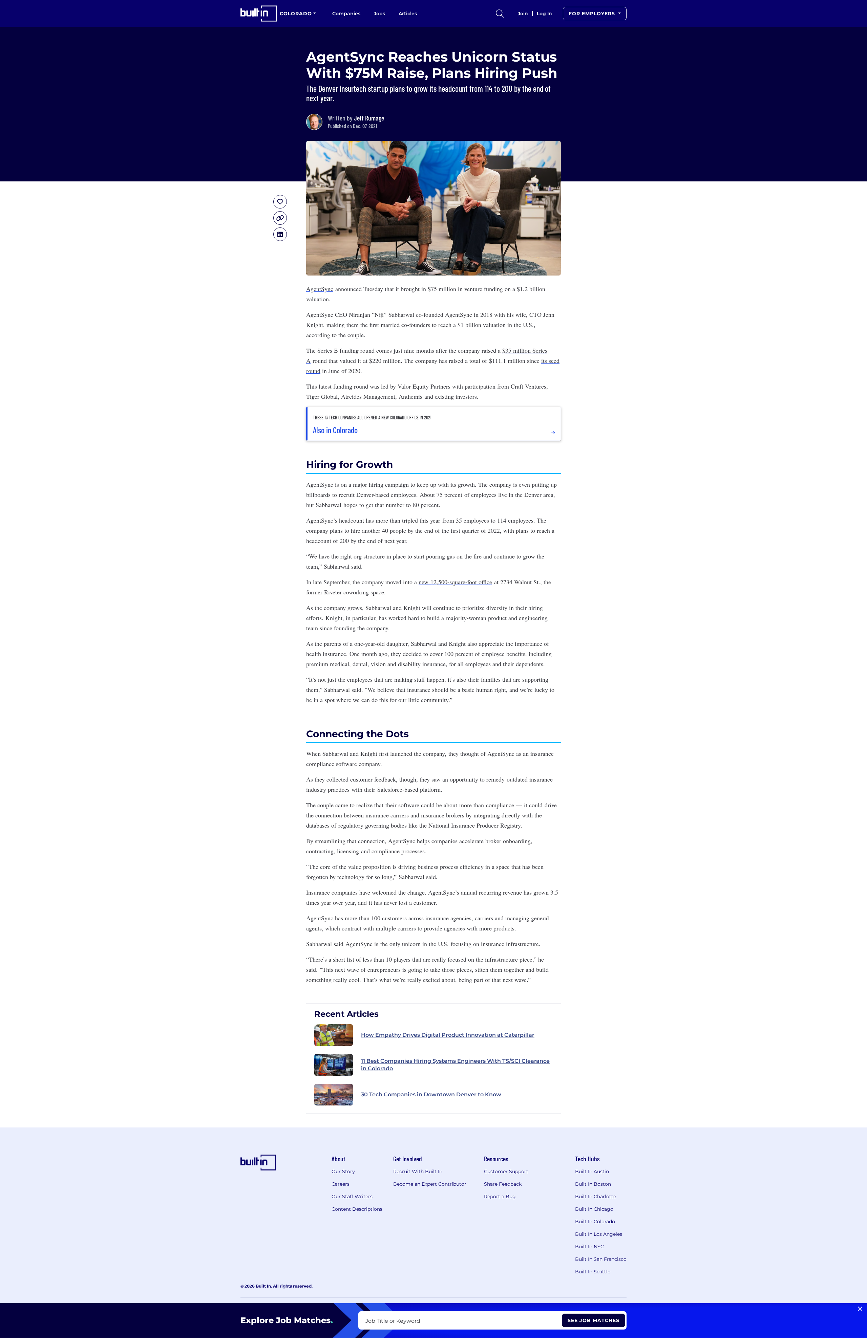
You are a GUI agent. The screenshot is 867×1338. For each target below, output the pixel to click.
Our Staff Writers (352, 1196)
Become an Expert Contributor (429, 1184)
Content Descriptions (357, 1209)
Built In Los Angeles (598, 1234)
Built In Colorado (595, 1222)
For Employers (593, 13)
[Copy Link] (280, 218)
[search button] (500, 13)
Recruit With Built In (417, 1171)
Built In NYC (589, 1247)
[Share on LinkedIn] (280, 234)
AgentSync (319, 289)
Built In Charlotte (595, 1196)
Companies (346, 13)
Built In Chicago (594, 1209)
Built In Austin (592, 1171)
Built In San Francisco (601, 1259)
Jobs (379, 13)
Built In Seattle (592, 1272)
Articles (408, 13)
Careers (341, 1184)
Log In (544, 13)
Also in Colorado (335, 430)
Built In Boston (593, 1184)
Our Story (343, 1171)
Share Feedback (503, 1184)
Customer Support (506, 1171)
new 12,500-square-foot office (455, 582)
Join (523, 13)
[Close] (860, 1309)
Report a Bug (500, 1196)
